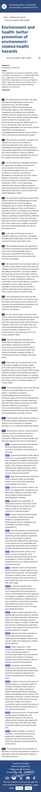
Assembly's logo (14, 772)
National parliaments (20, 766)
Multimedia (29, 772)
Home (5, 17)
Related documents (18, 17)
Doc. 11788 (6, 78)
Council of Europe (21, 763)
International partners (20, 769)
